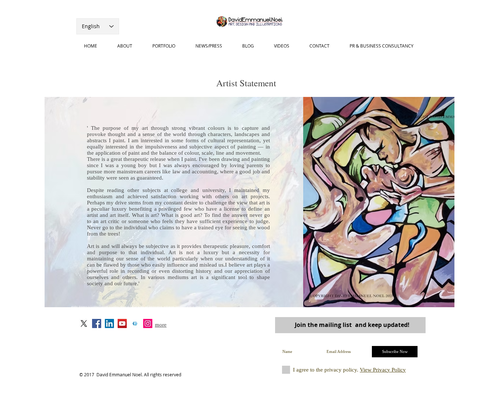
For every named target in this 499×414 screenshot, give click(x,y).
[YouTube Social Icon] (122, 323)
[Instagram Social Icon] (147, 323)
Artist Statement (246, 83)
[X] (83, 323)
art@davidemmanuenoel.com (178, 337)
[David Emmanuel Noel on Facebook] (96, 323)
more (161, 325)
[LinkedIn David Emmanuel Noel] (109, 323)
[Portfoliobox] (135, 323)
